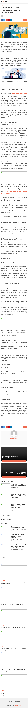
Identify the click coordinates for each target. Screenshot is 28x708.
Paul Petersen (15, 509)
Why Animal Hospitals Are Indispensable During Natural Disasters (13, 582)
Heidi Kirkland (8, 15)
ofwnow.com (18, 705)
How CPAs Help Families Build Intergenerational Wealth (13, 692)
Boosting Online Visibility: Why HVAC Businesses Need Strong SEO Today (18, 506)
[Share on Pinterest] (9, 20)
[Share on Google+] (7, 20)
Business (3, 646)
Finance (2, 690)
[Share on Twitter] (4, 20)
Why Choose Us (18, 701)
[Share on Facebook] (2, 20)
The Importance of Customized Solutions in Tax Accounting (13, 670)
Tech (2, 5)
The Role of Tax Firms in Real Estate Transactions (13, 648)
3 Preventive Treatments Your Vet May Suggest (13, 627)
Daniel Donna (15, 529)
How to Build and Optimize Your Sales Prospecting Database (17, 536)
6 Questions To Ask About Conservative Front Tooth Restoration (12, 605)
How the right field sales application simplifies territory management (19, 486)
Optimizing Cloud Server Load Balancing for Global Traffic (18, 526)
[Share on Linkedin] (11, 20)
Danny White (15, 549)
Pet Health (3, 580)
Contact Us (9, 701)
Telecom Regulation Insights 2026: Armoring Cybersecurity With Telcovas (19, 496)
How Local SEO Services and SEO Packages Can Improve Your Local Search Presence (18, 546)
